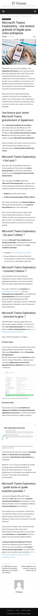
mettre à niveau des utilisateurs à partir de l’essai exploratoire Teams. (18, 554)
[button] (3, 11)
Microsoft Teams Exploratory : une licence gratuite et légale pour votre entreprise (18, 28)
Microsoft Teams (26, 16)
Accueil (4, 16)
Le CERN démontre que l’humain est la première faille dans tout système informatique (10, 569)
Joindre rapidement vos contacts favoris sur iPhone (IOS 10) (28, 568)
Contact (18, 610)
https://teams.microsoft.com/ (12, 291)
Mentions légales (26, 610)
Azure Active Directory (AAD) (21, 253)
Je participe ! (10, 610)
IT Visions (4, 36)
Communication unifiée (14, 16)
